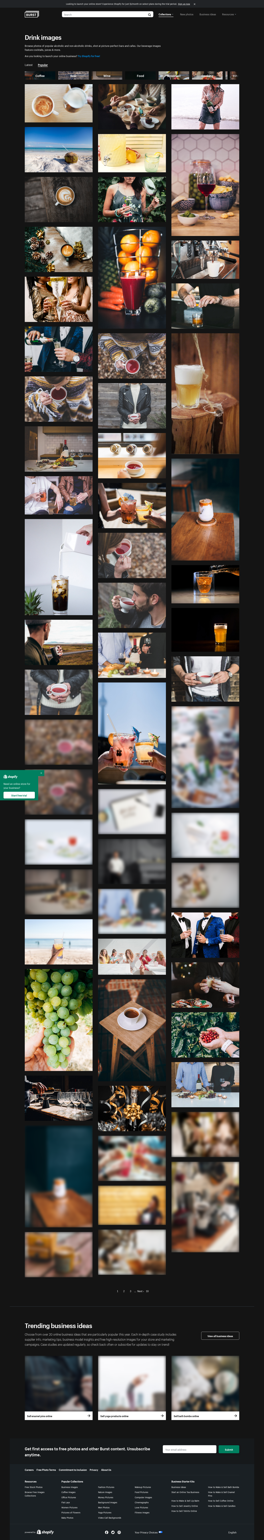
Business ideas (208, 14)
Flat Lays (65, 1502)
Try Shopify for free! (89, 56)
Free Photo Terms (46, 1469)
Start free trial (19, 795)
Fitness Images (142, 1512)
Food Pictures (141, 1492)
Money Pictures (105, 1497)
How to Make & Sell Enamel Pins (221, 1493)
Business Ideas (178, 1487)
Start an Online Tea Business (185, 1492)
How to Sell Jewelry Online (184, 1505)
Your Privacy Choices (146, 1532)
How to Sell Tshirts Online (184, 1510)
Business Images (69, 1487)
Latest (29, 64)
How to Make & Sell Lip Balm (185, 1500)
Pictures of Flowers (70, 1512)
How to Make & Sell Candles (221, 1505)
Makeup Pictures (143, 1487)
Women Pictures (69, 1507)
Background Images (107, 1502)
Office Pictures (68, 1497)
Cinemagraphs (142, 1502)
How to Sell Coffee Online (220, 1500)
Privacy (94, 1469)
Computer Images (143, 1497)
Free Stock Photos (33, 1487)
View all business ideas (220, 1336)
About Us (106, 1469)
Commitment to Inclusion (73, 1469)
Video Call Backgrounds (109, 1517)
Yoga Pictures (104, 1512)
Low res (81, 118)
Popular (43, 64)
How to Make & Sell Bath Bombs (223, 1487)
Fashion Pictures (106, 1487)
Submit (229, 1449)
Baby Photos (67, 1517)
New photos (186, 14)
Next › (140, 1291)
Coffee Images (68, 1492)
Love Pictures (141, 1507)
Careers (29, 1469)
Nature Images (105, 1492)
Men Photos (104, 1507)
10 (147, 1291)
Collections (165, 14)
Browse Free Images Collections (34, 1493)
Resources (228, 14)
